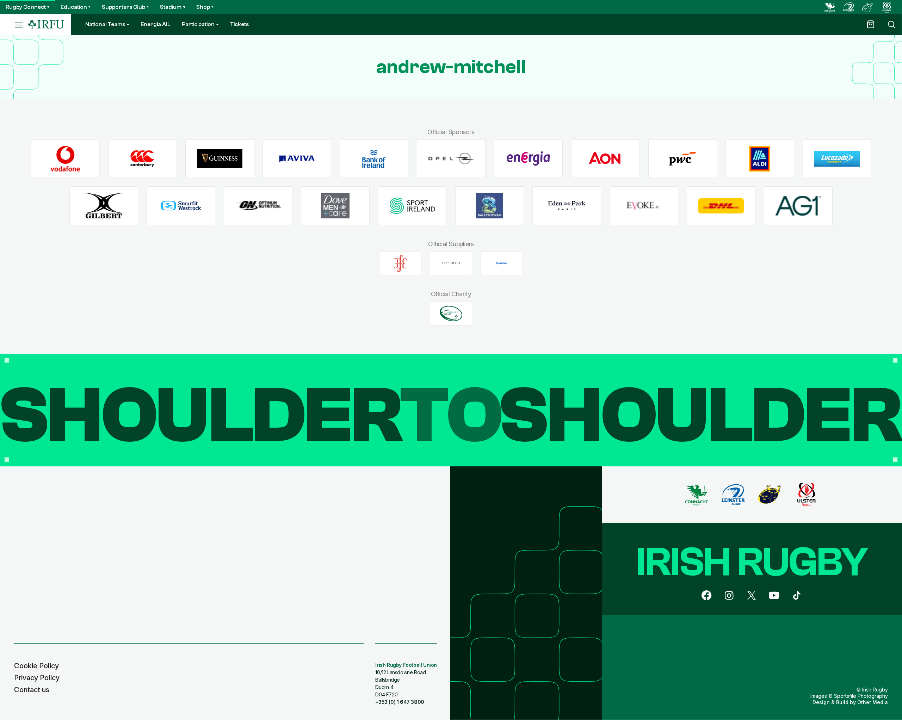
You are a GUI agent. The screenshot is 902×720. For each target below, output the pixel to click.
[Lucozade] (837, 159)
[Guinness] (219, 159)
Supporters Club (123, 7)
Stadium (170, 7)
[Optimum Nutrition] (258, 206)
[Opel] (451, 159)
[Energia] (528, 159)
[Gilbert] (103, 206)
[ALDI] (760, 159)
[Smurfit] (181, 206)
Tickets (239, 24)
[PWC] (682, 159)
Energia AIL (156, 24)
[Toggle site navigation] (14, 24)
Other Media (872, 702)
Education (74, 7)
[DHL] (721, 206)
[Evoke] (644, 206)
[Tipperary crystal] (451, 263)
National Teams (105, 24)
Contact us (31, 689)
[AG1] (798, 206)
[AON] (605, 159)
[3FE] (400, 263)
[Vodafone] (65, 159)
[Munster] (867, 7)
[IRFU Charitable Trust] (451, 313)
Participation (198, 24)
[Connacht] (829, 7)
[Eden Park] (566, 206)
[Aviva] (297, 159)
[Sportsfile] (502, 263)
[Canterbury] (142, 159)
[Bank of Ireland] (374, 159)
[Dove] (335, 206)
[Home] (46, 24)
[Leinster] (848, 7)
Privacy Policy (37, 678)
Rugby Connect (26, 7)
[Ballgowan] (489, 206)
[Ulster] (886, 7)
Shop (203, 7)
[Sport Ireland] (412, 206)
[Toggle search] (891, 24)
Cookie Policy (36, 666)
